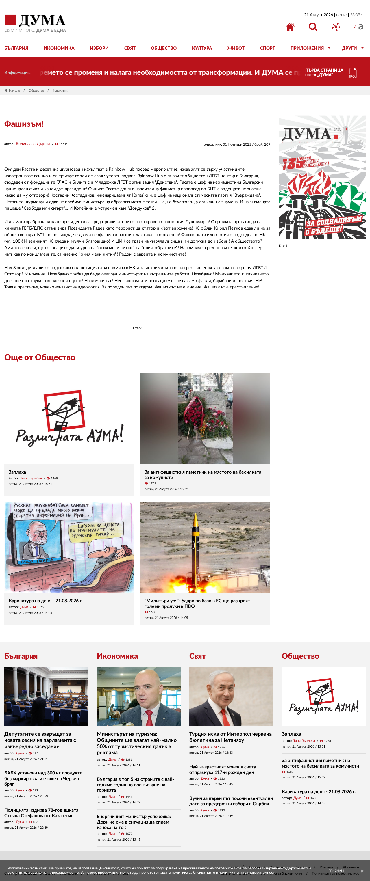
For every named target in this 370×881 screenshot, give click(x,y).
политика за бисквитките (193, 873)
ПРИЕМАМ (336, 870)
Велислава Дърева (33, 144)
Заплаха (17, 472)
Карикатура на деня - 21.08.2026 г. (46, 601)
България (21, 656)
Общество (36, 90)
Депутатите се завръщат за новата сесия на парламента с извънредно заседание (40, 740)
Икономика (117, 656)
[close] (362, 871)
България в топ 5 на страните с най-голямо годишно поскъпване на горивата (135, 785)
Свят (197, 656)
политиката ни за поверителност (247, 873)
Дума (24, 607)
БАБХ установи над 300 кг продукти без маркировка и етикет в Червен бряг (43, 778)
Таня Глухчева (31, 478)
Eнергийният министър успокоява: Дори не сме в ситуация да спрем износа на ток (134, 822)
